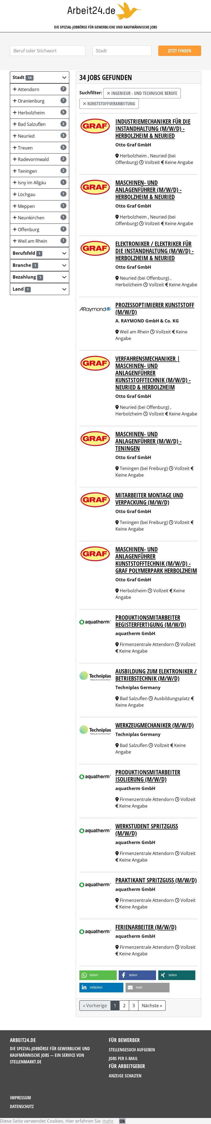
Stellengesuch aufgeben (132, 1050)
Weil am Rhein (41, 241)
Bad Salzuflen (41, 124)
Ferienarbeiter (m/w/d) (145, 927)
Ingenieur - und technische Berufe (143, 93)
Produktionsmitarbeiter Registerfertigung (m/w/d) (150, 620)
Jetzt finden (179, 51)
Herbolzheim (41, 113)
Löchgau (41, 194)
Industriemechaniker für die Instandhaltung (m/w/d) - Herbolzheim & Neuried (152, 128)
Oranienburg (41, 101)
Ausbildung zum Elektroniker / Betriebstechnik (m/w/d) (156, 674)
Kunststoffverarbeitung (110, 104)
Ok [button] (122, 1120)
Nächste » (152, 1006)
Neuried (41, 136)
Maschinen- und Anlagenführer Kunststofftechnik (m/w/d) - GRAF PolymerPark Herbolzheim (156, 559)
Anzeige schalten (125, 1076)
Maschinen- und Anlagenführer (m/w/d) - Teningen (148, 441)
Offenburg (41, 230)
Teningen (41, 171)
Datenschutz (22, 1106)
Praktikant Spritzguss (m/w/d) (156, 880)
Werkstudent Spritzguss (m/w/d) (146, 829)
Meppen (41, 206)
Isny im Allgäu (41, 183)
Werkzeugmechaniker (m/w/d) (154, 725)
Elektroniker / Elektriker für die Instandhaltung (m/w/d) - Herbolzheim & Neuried (154, 251)
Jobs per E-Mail (123, 1058)
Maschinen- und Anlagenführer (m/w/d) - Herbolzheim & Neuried (148, 190)
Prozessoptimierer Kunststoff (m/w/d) (154, 308)
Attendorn (41, 89)
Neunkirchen (41, 218)
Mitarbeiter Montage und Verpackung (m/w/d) (149, 498)
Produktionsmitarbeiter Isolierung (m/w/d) (147, 775)
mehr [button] (108, 1121)
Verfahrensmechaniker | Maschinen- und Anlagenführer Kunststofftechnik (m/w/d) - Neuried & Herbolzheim (153, 373)
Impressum (20, 1098)
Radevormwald (41, 159)
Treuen (41, 148)
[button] (39, 77)
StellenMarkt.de (25, 1062)
